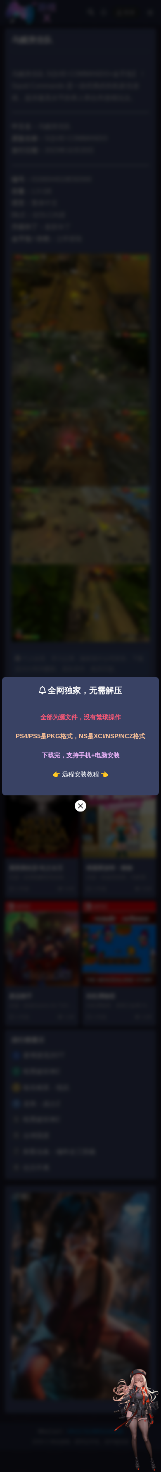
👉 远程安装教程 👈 (80, 774)
